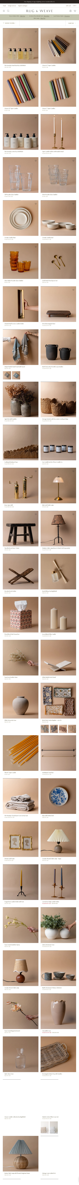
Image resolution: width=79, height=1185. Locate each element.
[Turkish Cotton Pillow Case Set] (58, 1097)
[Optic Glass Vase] (20, 1054)
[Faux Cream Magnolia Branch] (20, 1011)
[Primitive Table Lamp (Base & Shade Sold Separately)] (58, 528)
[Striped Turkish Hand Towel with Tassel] (20, 347)
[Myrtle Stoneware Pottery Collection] (58, 968)
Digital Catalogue (22, 6)
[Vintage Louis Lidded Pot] (58, 1154)
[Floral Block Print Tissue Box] (20, 615)
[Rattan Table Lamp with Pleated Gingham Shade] (20, 1154)
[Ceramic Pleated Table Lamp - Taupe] (58, 839)
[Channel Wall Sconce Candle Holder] (20, 304)
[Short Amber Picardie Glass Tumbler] (20, 261)
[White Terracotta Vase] (20, 701)
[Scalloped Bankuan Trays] (20, 442)
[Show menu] (4, 11)
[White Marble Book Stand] (58, 657)
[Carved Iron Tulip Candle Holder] (58, 882)
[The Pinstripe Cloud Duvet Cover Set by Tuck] (20, 796)
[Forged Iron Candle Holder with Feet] (20, 882)
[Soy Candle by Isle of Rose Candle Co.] (58, 442)
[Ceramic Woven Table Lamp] (20, 968)
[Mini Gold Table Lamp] (58, 485)
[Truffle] (45, 1127)
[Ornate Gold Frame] (20, 839)
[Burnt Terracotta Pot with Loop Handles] (58, 347)
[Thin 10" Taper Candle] (20, 753)
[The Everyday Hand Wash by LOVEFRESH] (20, 46)
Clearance (67, 16)
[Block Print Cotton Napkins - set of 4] (58, 701)
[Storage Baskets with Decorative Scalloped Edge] (58, 399)
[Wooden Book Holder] (20, 572)
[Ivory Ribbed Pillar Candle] (58, 615)
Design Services (12, 6)
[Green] (45, 729)
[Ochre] (72, 729)
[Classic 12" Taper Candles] (58, 46)
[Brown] (63, 729)
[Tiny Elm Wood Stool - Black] (20, 528)
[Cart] (75, 11)
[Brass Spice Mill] (20, 485)
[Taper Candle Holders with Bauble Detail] (58, 132)
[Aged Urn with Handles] (20, 399)
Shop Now (46, 16)
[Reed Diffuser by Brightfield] (58, 572)
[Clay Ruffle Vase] (58, 1011)
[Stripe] (54, 1127)
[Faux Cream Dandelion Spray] (20, 925)
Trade (4, 6)
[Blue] (54, 729)
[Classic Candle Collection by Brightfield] (20, 1097)
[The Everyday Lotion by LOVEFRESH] (20, 132)
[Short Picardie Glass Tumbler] (58, 175)
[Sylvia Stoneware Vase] (58, 925)
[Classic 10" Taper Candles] (20, 89)
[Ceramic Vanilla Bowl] (58, 218)
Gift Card (68, 6)
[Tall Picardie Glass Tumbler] (20, 175)
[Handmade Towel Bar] (58, 753)
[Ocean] (16, 375)
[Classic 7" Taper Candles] (58, 89)
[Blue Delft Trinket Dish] (58, 796)
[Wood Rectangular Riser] (58, 304)
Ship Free (22, 16)
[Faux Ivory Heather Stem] (20, 657)
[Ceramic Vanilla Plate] (20, 218)
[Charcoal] (7, 375)
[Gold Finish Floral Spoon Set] (58, 261)
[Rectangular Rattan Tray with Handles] (58, 1054)
